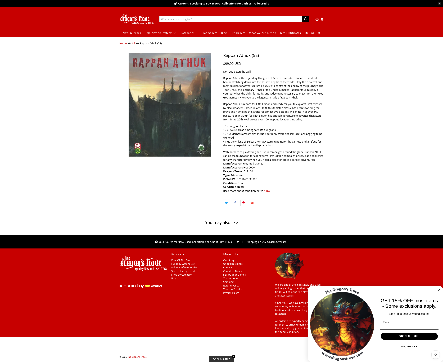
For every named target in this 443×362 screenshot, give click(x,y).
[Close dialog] (439, 290)
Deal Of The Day (180, 260)
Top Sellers (210, 33)
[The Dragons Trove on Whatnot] (153, 286)
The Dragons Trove (137, 356)
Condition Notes (232, 271)
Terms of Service (232, 289)
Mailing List (312, 33)
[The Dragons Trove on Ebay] (139, 289)
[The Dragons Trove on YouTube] (132, 286)
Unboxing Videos (233, 263)
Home (123, 43)
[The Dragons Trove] (137, 19)
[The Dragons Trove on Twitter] (128, 286)
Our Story (228, 260)
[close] (439, 3)
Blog (224, 33)
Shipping (228, 282)
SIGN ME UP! (409, 336)
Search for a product (183, 271)
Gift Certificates (290, 33)
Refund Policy (231, 285)
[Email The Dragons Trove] (121, 286)
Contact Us (229, 267)
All (133, 43)
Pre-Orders (238, 33)
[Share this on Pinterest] (243, 203)
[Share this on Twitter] (226, 203)
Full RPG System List (183, 263)
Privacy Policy (231, 292)
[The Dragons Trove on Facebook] (124, 286)
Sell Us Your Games (234, 274)
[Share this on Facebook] (235, 203)
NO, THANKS (409, 346)
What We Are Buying (262, 33)
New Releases (132, 33)
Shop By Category (181, 274)
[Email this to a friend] (252, 203)
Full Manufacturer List (184, 267)
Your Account (231, 278)
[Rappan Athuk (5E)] (169, 105)
